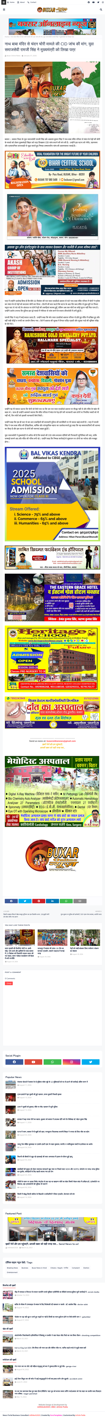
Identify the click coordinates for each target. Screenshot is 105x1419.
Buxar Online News (13, 56)
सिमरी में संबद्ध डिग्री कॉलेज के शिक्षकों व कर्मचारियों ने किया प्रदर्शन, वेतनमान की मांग (46, 1194)
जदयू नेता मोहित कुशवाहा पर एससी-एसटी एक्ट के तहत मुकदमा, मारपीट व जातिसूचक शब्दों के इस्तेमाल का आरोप (55, 1144)
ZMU (53, 1407)
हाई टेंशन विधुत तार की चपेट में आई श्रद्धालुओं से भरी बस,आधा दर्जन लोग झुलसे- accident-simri (48, 1379)
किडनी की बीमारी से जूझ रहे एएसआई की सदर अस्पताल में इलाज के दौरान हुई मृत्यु (44, 1157)
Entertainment (12, 1272)
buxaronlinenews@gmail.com (61, 741)
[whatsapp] (52, 1062)
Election (86, 1268)
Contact (33, 2)
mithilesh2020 (43, 1407)
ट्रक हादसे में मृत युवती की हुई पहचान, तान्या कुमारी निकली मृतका (39, 1094)
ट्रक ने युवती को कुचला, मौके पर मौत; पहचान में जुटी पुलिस (37, 1107)
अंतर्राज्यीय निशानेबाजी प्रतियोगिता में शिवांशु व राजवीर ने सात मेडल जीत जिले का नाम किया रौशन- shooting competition (57, 1335)
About (22, 2)
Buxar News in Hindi (39, 1268)
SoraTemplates (56, 1415)
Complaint (76, 1268)
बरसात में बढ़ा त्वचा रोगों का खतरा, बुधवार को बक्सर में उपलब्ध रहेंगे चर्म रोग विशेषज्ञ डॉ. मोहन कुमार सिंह (52, 1119)
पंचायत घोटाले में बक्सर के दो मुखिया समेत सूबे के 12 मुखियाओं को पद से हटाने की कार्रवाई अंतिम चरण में (52, 1082)
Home (12, 2)
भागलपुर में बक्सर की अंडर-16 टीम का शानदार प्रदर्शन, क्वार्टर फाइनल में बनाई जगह (51, 951)
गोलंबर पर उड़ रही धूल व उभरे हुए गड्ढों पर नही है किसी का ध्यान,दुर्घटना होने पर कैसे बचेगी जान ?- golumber (53, 1317)
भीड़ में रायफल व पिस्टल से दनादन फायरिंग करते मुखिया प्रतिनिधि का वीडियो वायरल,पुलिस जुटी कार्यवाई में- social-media (57, 1292)
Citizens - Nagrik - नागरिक (59, 1268)
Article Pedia (62, 1407)
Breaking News (12, 1268)
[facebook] (88, 2)
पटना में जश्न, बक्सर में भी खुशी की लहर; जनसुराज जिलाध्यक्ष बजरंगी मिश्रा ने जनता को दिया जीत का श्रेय (53, 1132)
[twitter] (98, 2)
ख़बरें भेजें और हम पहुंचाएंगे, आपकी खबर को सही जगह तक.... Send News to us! (42, 1244)
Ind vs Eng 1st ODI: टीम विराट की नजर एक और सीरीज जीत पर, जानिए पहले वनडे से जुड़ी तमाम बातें (50, 1348)
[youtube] (93, 2)
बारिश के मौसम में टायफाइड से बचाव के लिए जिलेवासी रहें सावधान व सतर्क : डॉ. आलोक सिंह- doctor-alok (51, 1304)
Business (25, 1268)
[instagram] (102, 2)
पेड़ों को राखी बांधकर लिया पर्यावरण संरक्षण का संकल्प (84, 949)
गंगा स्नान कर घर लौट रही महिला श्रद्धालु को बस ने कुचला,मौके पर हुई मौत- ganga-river (45, 1366)
